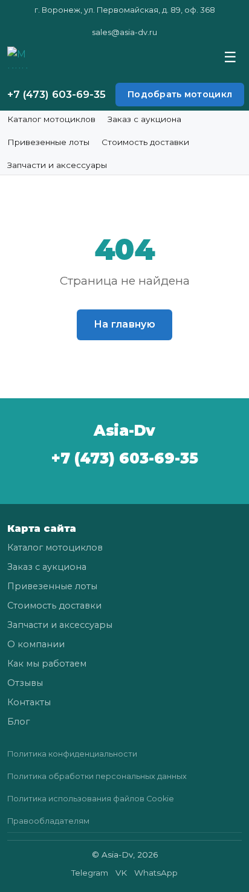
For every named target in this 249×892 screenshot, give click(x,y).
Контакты (29, 702)
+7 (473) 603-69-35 (56, 94)
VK (121, 872)
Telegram (89, 872)
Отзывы (25, 682)
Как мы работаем (46, 663)
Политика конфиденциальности (72, 753)
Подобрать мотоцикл (180, 94)
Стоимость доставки (145, 142)
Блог (18, 721)
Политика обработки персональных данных (97, 776)
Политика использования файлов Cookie (90, 798)
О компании (36, 644)
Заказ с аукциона (144, 119)
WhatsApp (156, 872)
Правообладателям (48, 821)
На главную (124, 324)
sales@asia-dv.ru (124, 32)
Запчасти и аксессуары (57, 165)
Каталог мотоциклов (51, 119)
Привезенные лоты (48, 142)
